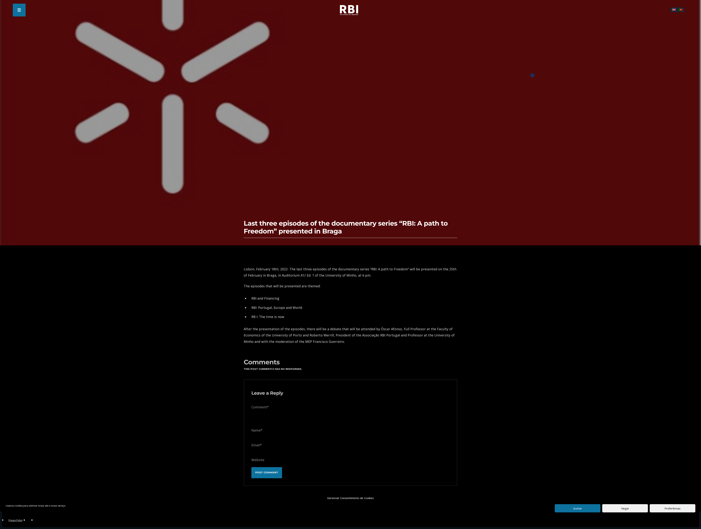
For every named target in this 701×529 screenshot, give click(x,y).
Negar (625, 508)
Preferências (672, 508)
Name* (257, 430)
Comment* (260, 407)
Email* (256, 445)
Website (257, 460)
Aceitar (577, 508)
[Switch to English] (674, 9)
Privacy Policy (15, 520)
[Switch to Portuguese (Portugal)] (680, 9)
